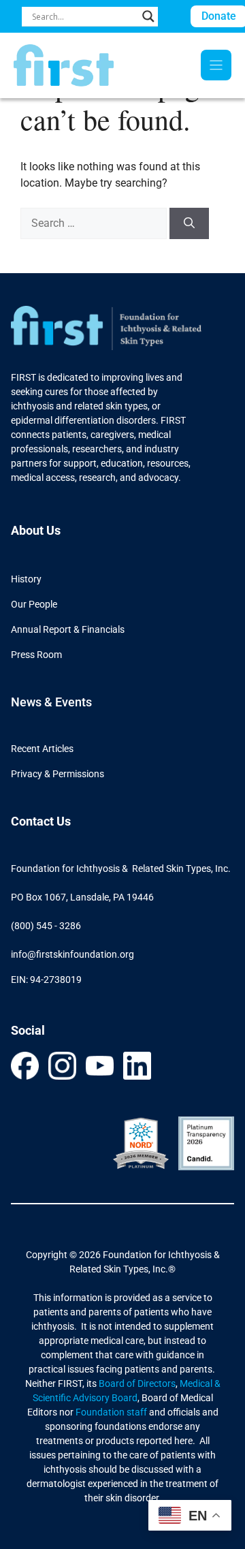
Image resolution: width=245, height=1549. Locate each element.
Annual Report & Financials (68, 629)
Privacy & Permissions (57, 773)
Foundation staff (110, 1412)
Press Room (36, 654)
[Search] (189, 223)
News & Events (51, 702)
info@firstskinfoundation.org (72, 954)
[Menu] (216, 65)
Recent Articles (42, 748)
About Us (36, 530)
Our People (34, 604)
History (26, 579)
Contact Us (41, 821)
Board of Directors (137, 1383)
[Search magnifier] (148, 16)
